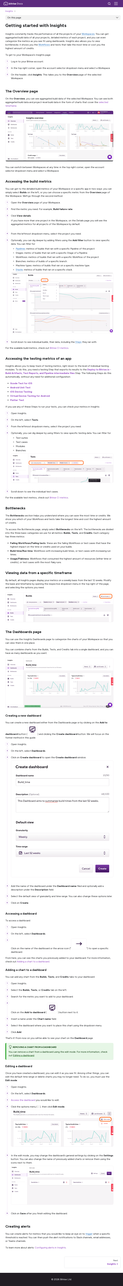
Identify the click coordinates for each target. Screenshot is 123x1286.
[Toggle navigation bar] (116, 3)
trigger (89, 1233)
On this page (14, 17)
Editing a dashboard (23, 1055)
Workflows (44, 44)
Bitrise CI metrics (59, 348)
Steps (78, 342)
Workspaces (88, 33)
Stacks (19, 269)
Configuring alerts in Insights (50, 1247)
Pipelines (20, 248)
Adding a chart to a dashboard (33, 961)
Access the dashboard (23, 1100)
